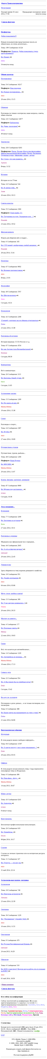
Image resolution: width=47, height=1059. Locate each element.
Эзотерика (5, 909)
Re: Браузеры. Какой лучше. (11, 378)
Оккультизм (5, 934)
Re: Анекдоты (6, 803)
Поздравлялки (6, 79)
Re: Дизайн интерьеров (10, 578)
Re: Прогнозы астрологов (11, 894)
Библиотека (14, 123)
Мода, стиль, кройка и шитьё (12, 593)
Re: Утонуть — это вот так (11, 863)
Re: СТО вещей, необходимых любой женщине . (19, 245)
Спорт (3, 418)
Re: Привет (5, 57)
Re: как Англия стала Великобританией (16, 349)
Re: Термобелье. (7, 832)
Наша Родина (15, 460)
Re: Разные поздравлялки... (11, 92)
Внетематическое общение (11, 730)
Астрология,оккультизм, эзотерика (15, 880)
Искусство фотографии (32, 151)
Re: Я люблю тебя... (8, 188)
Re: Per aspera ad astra (9, 403)
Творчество (5, 142)
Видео (29, 153)
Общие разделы (7, 74)
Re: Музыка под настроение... (12, 489)
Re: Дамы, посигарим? (9, 126)
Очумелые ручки (7, 155)
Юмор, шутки (6, 794)
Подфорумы (6, 32)
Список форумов (8, 22)
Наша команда (8, 984)
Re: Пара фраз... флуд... (9, 778)
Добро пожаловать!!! (9, 36)
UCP (2, 1035)
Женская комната (7, 232)
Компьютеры (6, 365)
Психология (5, 311)
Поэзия (19, 151)
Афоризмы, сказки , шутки (24, 155)
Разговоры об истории (9, 336)
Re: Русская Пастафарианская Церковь (15, 944)
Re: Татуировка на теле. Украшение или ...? (17, 216)
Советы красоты (7, 203)
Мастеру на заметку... (9, 618)
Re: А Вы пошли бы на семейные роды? (16, 682)
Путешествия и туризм (9, 447)
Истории (4, 174)
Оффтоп (4, 763)
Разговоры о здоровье (9, 536)
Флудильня (5, 734)
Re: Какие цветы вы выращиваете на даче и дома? (20, 713)
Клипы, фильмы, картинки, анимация (15, 480)
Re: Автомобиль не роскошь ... (12, 657)
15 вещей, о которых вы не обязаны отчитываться (20, 320)
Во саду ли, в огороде (9, 697)
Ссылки (4, 847)
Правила (15, 51)
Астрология (5, 884)
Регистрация (6, 8)
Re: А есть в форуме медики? (12, 549)
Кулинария (5, 511)
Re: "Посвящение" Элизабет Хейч (14, 919)
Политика (4, 261)
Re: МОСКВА (6, 464)
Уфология (4, 959)
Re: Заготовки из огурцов (11, 520)
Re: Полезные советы (9, 628)
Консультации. (6, 819)
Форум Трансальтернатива (12, 3)
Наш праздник (15, 88)
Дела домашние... (8, 507)
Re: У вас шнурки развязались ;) (13, 603)
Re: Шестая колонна (8, 295)
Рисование (37, 153)
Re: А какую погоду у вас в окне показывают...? (19, 747)
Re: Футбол (5, 432)
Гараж (3, 643)
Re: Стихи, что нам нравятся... (12, 159)
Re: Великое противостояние (12, 270)
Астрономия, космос (8, 393)
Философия (5, 286)
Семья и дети (6, 672)
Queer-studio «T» (16, 213)
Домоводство (6, 565)
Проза (14, 151)
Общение (4, 107)
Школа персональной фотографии (13, 153)
